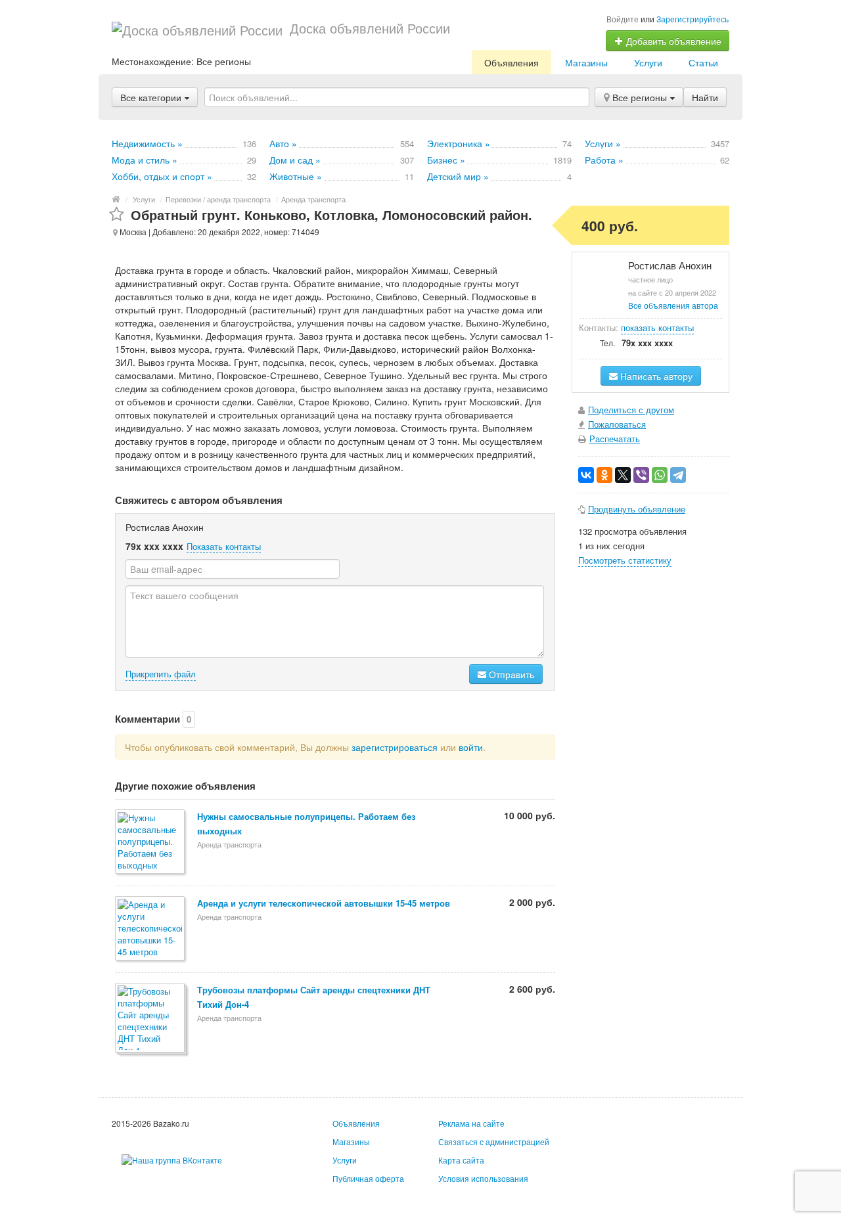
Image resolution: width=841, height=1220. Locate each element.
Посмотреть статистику (624, 560)
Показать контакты (224, 546)
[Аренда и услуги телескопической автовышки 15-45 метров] (151, 929)
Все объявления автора (673, 305)
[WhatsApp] (660, 475)
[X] (623, 475)
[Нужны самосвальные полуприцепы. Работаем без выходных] (151, 842)
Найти (705, 97)
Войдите (622, 18)
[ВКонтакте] (586, 475)
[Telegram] (678, 475)
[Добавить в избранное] (116, 214)
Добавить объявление (672, 40)
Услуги (648, 62)
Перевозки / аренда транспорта (218, 199)
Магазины (586, 62)
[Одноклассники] (604, 475)
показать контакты (657, 327)
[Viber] (641, 475)
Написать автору (655, 375)
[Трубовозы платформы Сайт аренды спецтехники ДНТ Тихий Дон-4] (151, 1018)
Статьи (703, 62)
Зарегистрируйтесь (692, 18)
